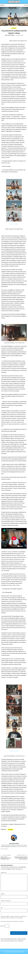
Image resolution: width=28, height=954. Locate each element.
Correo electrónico (6, 900)
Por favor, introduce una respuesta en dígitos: (12, 921)
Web (2, 907)
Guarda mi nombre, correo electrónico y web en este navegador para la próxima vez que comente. (14, 917)
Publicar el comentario (19, 933)
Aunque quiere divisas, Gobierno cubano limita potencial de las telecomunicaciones (20, 857)
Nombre (3, 893)
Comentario (4, 872)
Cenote (5, 951)
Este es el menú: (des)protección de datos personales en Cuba (6, 857)
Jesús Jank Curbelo (10, 35)
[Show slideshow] (14, 224)
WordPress (21, 951)
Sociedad (14, 28)
